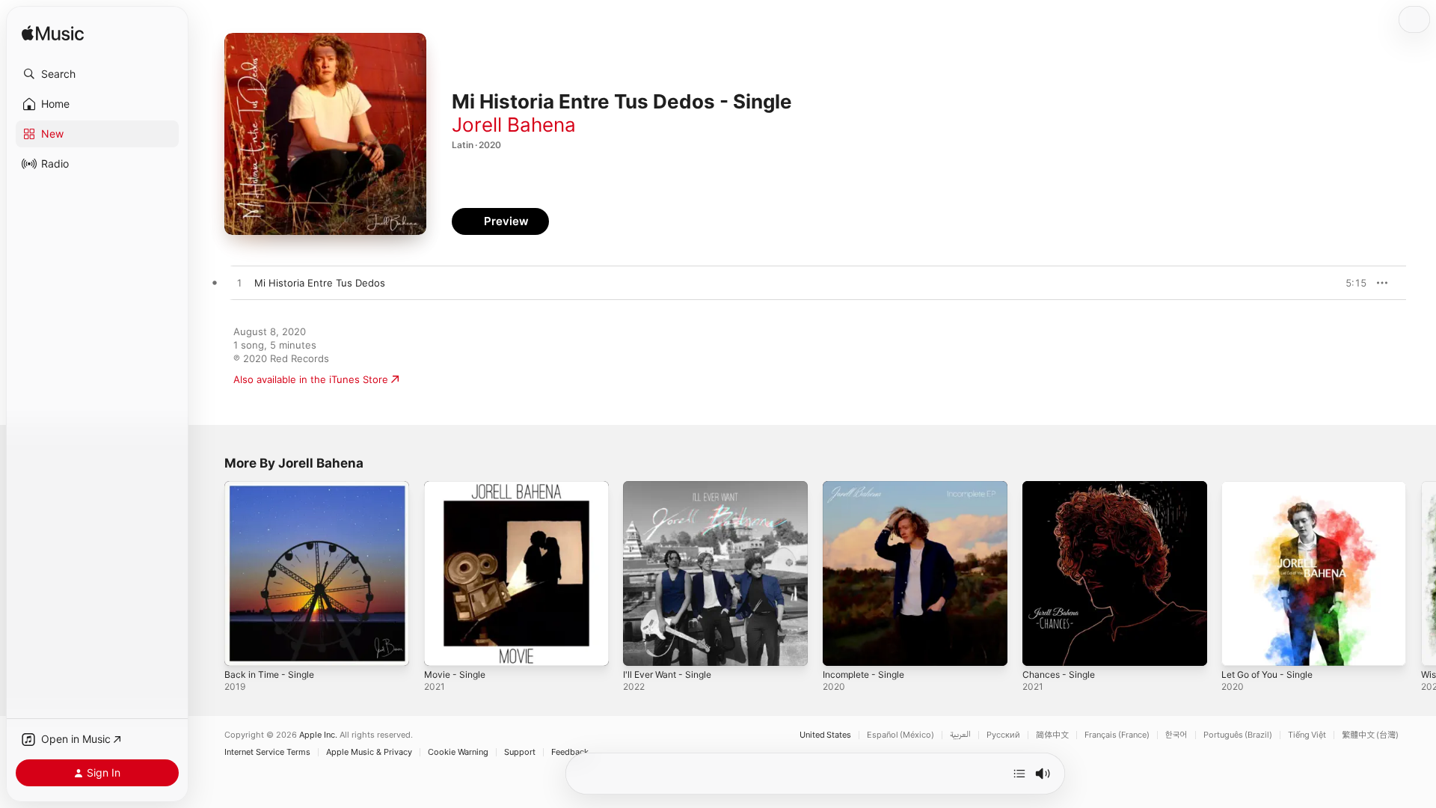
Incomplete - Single (868, 487)
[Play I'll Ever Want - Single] (641, 647)
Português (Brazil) (1237, 735)
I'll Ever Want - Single (672, 487)
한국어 (1176, 735)
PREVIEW (1350, 282)
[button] (97, 74)
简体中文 (1052, 735)
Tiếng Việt (1307, 735)
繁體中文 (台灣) (1370, 735)
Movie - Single (457, 487)
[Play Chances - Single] (1041, 647)
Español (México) (900, 735)
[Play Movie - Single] (443, 647)
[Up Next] (1019, 773)
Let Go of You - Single (1273, 487)
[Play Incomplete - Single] (841, 647)
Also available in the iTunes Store (310, 379)
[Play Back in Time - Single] (243, 647)
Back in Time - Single (273, 487)
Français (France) (1117, 735)
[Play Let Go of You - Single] (1240, 647)
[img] (53, 34)
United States (825, 735)
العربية (960, 735)
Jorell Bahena (514, 124)
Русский (1003, 735)
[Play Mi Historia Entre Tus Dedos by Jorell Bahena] (239, 283)
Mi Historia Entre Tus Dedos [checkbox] (319, 283)
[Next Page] (1421, 573)
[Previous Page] (209, 573)
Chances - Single (1062, 487)
